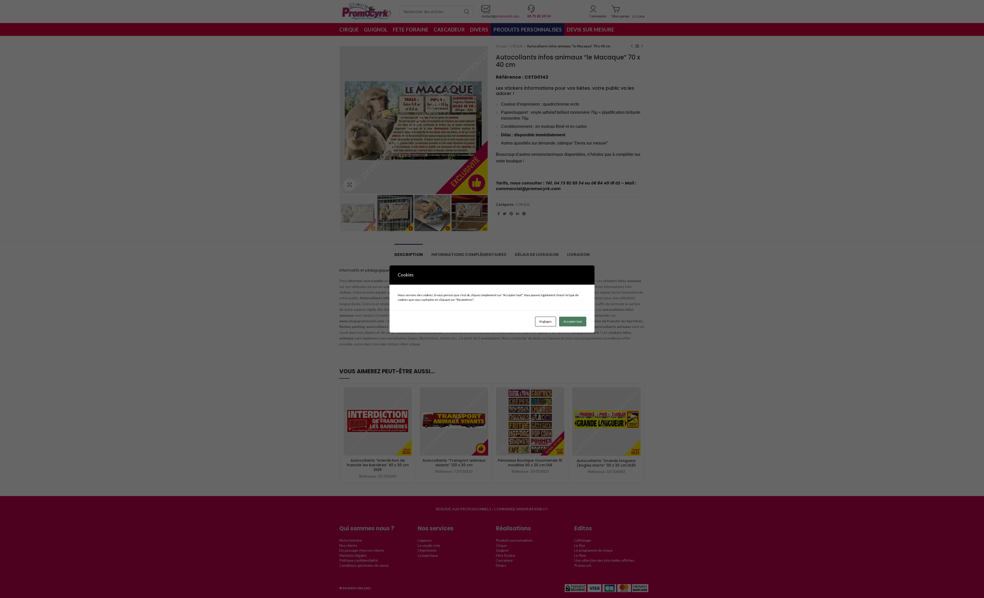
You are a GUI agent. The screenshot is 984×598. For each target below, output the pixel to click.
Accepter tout (572, 321)
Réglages (545, 321)
